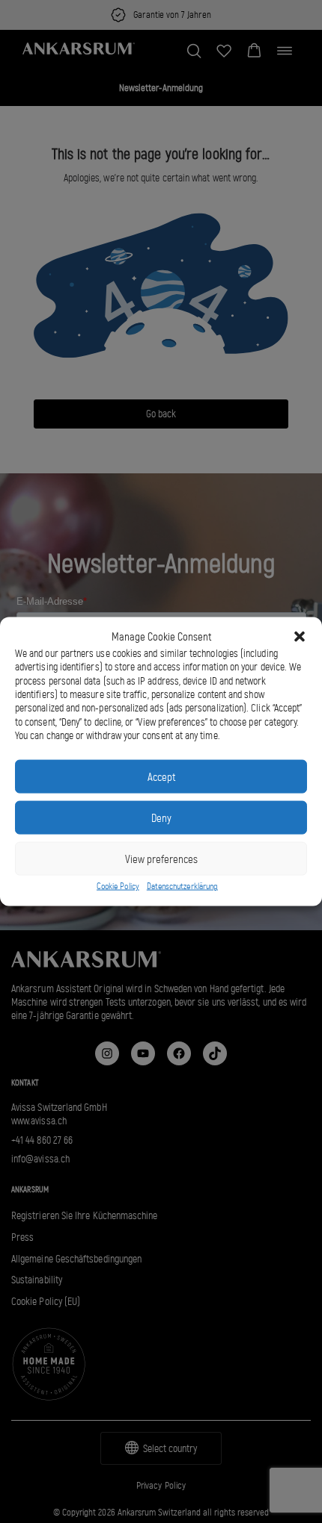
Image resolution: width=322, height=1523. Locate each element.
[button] (299, 636)
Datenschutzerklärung (182, 886)
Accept (161, 776)
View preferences (161, 858)
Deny (161, 817)
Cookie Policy (118, 886)
